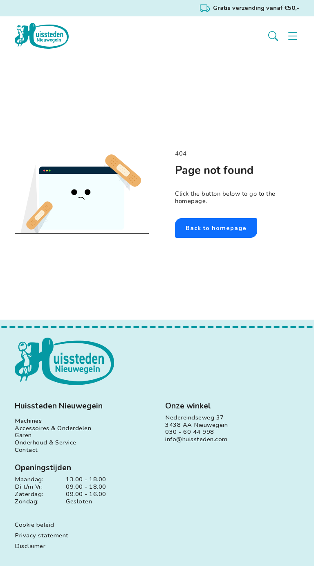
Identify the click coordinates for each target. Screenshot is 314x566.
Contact (26, 450)
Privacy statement (42, 535)
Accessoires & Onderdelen (53, 428)
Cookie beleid (34, 525)
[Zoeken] (273, 36)
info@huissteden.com (196, 439)
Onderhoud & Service (45, 442)
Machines (28, 421)
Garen (23, 435)
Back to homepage (216, 228)
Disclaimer (30, 546)
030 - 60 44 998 (189, 432)
